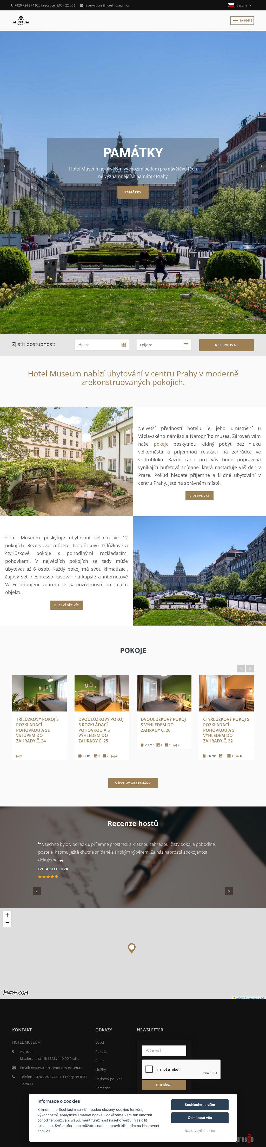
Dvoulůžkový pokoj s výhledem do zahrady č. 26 (163, 724)
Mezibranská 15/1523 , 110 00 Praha (49, 1058)
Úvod (99, 1042)
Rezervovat (226, 345)
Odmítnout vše (200, 1118)
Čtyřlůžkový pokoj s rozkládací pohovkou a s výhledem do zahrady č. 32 (226, 730)
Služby (100, 1069)
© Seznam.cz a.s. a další (254, 997)
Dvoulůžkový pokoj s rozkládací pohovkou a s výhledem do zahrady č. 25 (101, 730)
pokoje (161, 444)
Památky (102, 1088)
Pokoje (101, 1051)
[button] (132, 947)
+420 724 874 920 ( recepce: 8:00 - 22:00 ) (45, 5)
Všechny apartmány (133, 783)
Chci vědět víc (66, 605)
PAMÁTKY (133, 192)
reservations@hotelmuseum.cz (106, 5)
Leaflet (238, 997)
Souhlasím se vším (200, 1104)
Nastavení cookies (200, 1131)
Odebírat (164, 1085)
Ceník (100, 1060)
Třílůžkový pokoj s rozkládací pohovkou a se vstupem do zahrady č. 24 (37, 730)
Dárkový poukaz (108, 1078)
